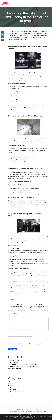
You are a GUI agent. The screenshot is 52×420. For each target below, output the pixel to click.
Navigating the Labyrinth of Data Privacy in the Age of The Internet (26, 17)
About (14, 411)
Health (9, 387)
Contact (17, 411)
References (22, 411)
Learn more (29, 418)
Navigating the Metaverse (14, 368)
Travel (9, 398)
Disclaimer (27, 411)
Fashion (10, 385)
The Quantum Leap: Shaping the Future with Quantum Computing (24, 364)
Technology (26, 9)
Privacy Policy (32, 411)
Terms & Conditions (39, 411)
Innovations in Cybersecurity (15, 360)
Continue (23, 418)
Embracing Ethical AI (13, 362)
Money (9, 394)
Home (11, 411)
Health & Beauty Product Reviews (16, 391)
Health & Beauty (12, 389)
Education (10, 383)
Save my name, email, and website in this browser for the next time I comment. (26, 344)
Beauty (10, 381)
